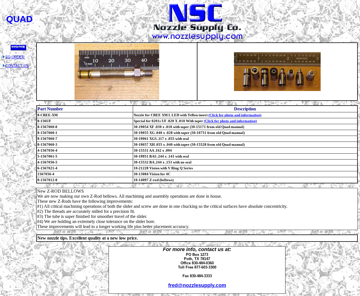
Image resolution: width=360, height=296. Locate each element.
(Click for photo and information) (234, 115)
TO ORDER (14, 57)
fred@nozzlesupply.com (197, 285)
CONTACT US (17, 66)
